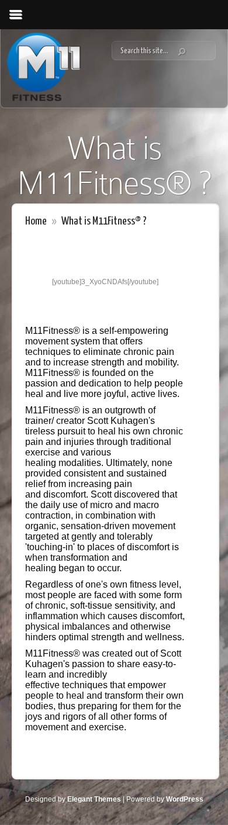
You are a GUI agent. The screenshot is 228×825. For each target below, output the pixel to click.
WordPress (184, 799)
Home (36, 221)
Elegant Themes (94, 799)
